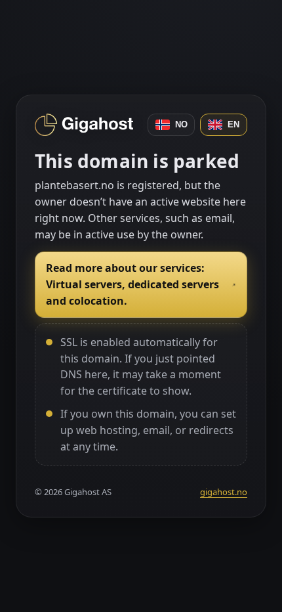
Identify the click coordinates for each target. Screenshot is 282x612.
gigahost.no (223, 492)
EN (233, 124)
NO (181, 124)
